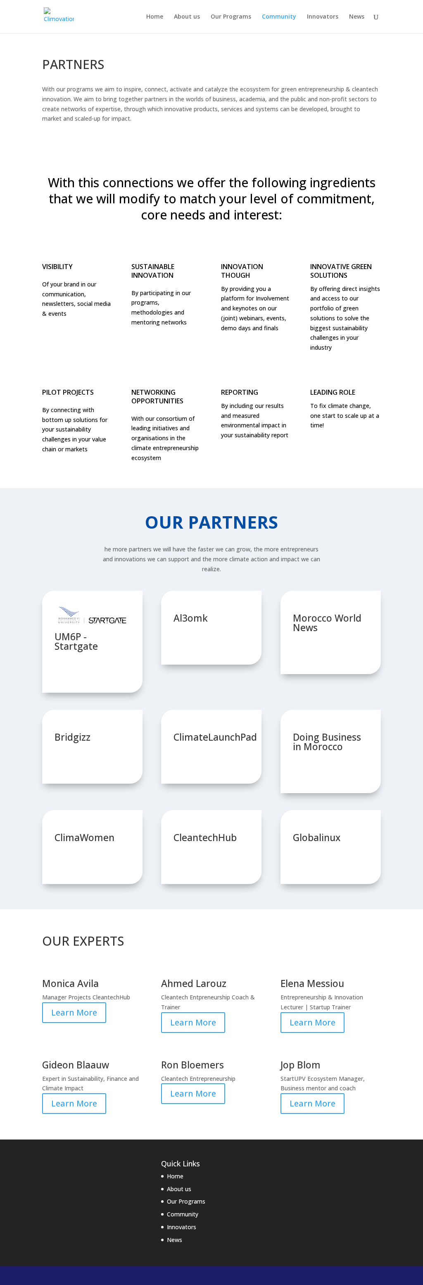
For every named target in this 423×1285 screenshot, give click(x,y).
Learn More (74, 1012)
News (356, 17)
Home (154, 17)
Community (279, 17)
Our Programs (231, 17)
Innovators (322, 17)
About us (187, 17)
